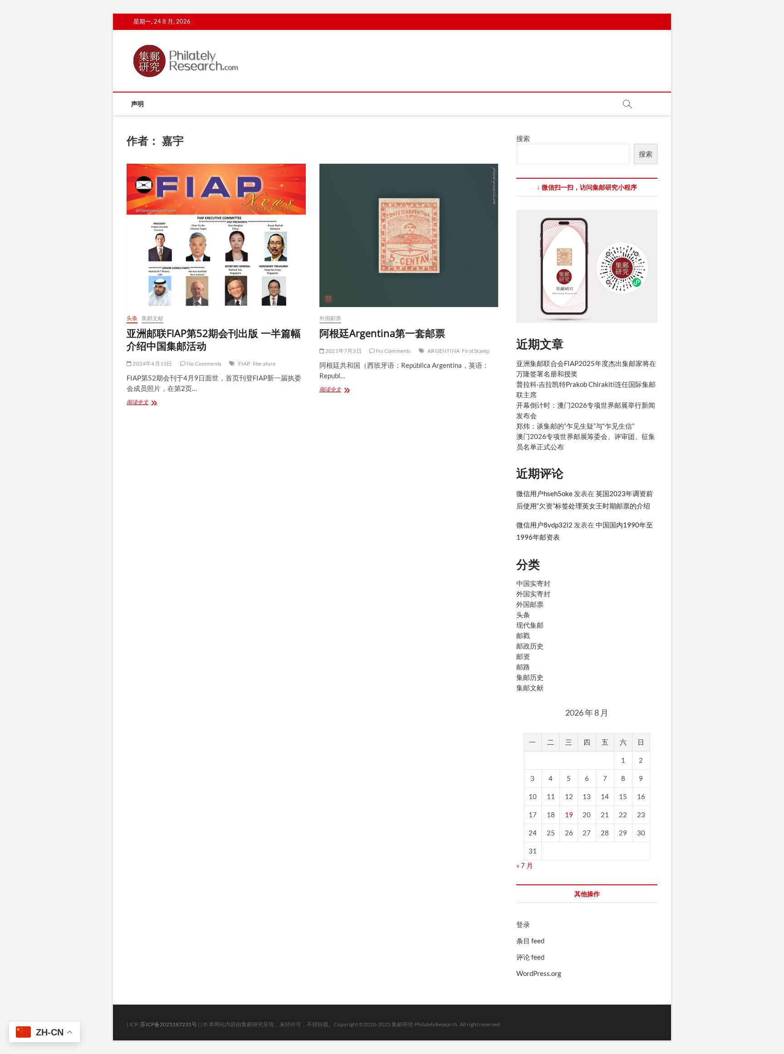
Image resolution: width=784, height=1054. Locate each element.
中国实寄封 (533, 583)
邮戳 (523, 635)
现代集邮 (530, 625)
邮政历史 (530, 646)
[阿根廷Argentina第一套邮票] (409, 235)
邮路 (523, 667)
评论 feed (530, 957)
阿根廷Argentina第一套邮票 (382, 333)
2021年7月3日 (343, 350)
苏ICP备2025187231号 (168, 1024)
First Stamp (476, 350)
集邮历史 (530, 677)
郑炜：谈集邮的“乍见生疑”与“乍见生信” (575, 426)
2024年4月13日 (152, 363)
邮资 (523, 656)
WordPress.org (538, 973)
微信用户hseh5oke (544, 493)
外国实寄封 (533, 594)
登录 (523, 924)
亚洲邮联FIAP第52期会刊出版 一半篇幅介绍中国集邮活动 (214, 339)
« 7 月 (524, 865)
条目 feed (530, 941)
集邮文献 (153, 318)
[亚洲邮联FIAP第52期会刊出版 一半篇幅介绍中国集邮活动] (216, 235)
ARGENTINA (443, 350)
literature (264, 363)
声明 (137, 103)
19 (569, 814)
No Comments (203, 363)
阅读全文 (142, 403)
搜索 (523, 138)
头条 (132, 318)
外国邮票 (330, 318)
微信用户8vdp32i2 (544, 525)
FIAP (244, 363)
